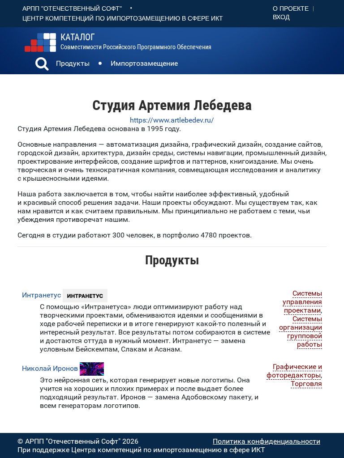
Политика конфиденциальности (266, 441)
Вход (281, 17)
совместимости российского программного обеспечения (135, 42)
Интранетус (41, 295)
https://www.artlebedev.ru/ (172, 120)
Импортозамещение (144, 63)
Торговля (306, 383)
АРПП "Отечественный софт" (72, 8)
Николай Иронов (50, 368)
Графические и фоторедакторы (294, 370)
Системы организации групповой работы (300, 331)
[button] (42, 64)
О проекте (291, 8)
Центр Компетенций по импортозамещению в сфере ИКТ (122, 18)
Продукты (73, 63)
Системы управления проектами (302, 301)
